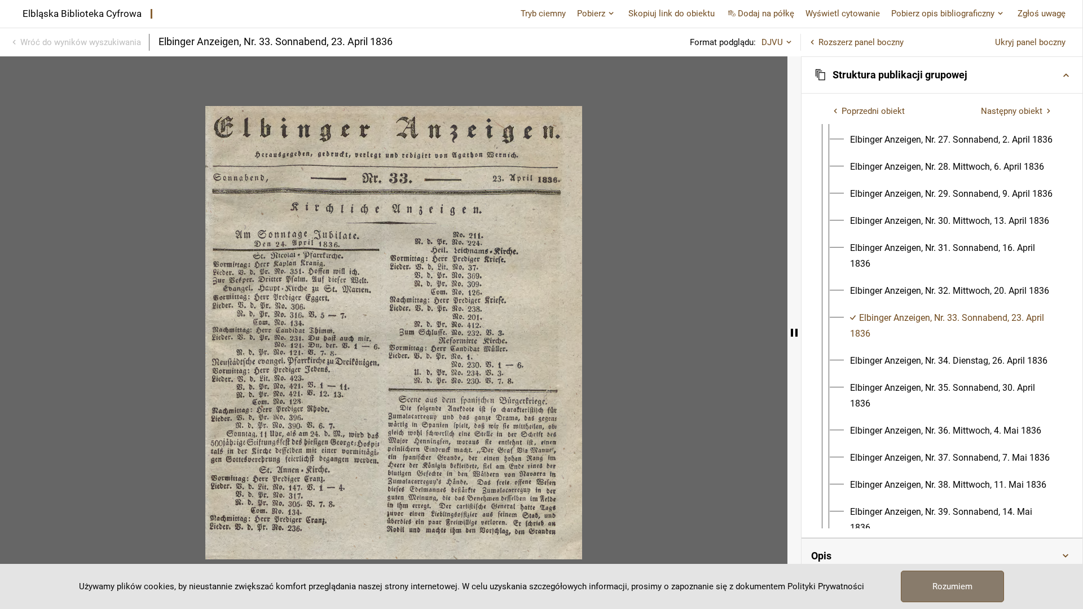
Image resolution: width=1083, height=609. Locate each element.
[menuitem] (951, 140)
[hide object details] (794, 332)
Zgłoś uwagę (1042, 13)
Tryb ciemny (543, 13)
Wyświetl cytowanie (842, 13)
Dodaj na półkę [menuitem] (766, 13)
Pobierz (591, 13)
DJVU (772, 42)
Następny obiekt (1011, 111)
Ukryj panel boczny (1030, 42)
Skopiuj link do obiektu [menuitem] (671, 13)
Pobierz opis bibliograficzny (942, 13)
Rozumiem (952, 586)
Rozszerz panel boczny (861, 42)
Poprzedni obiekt (873, 111)
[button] (942, 75)
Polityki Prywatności (825, 586)
